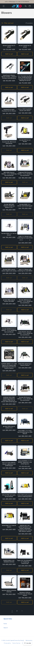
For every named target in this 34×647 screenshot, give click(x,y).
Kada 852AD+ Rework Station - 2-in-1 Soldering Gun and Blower (24, 333)
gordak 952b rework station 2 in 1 (9, 427)
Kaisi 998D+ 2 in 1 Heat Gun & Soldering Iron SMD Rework (24, 432)
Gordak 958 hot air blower (25, 140)
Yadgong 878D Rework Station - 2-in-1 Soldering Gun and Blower (24, 174)
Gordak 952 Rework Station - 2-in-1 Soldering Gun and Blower (24, 399)
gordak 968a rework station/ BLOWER (9, 300)
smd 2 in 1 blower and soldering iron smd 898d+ (24, 270)
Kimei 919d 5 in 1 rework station (9, 526)
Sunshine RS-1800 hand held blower (9, 142)
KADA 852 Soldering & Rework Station (24, 364)
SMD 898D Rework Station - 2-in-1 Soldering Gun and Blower (9, 174)
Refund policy (29, 640)
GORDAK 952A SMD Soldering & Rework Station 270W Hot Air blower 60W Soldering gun (9, 399)
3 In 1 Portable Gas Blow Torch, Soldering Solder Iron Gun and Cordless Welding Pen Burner (25, 78)
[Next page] (22, 611)
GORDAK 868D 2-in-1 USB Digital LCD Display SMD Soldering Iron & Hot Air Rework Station (9, 366)
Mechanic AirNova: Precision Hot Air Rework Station (25, 594)
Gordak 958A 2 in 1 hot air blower (9, 234)
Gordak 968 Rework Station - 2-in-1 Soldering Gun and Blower (24, 301)
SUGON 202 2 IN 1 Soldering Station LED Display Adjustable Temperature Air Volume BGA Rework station (25, 528)
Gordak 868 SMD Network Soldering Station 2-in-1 (9, 206)
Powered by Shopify (19, 640)
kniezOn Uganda (10, 640)
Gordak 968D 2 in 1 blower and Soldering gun (25, 205)
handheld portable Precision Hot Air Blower (9, 110)
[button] (4, 6)
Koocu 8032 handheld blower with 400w (24, 109)
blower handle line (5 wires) (25, 46)
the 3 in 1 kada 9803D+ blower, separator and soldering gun (9, 464)
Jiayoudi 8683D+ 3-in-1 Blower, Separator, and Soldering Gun (25, 462)
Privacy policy (7, 643)
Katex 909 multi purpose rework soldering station (25, 495)
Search (6, 628)
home (5, 623)
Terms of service (16, 643)
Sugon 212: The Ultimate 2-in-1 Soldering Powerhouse (25, 562)
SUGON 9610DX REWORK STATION (9, 591)
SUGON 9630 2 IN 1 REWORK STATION (9, 561)
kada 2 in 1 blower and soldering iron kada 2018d (25, 237)
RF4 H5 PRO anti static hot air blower (9, 495)
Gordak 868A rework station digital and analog (9, 270)
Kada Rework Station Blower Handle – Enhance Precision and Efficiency (9, 77)
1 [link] (12, 611)
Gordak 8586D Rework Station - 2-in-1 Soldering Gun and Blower (9, 330)
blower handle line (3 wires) (9, 46)
